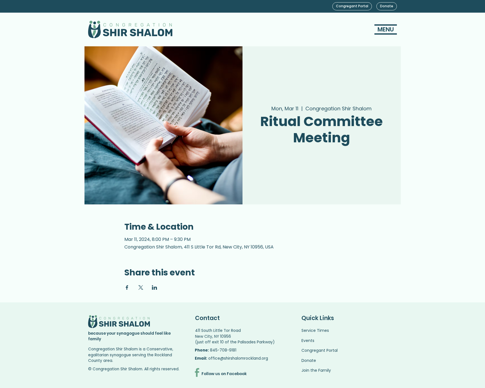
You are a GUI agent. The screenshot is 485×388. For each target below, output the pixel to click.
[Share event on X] (140, 287)
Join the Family (316, 370)
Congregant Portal (319, 350)
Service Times (315, 330)
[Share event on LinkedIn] (154, 287)
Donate (308, 360)
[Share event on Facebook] (127, 287)
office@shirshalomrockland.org (238, 358)
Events (307, 340)
